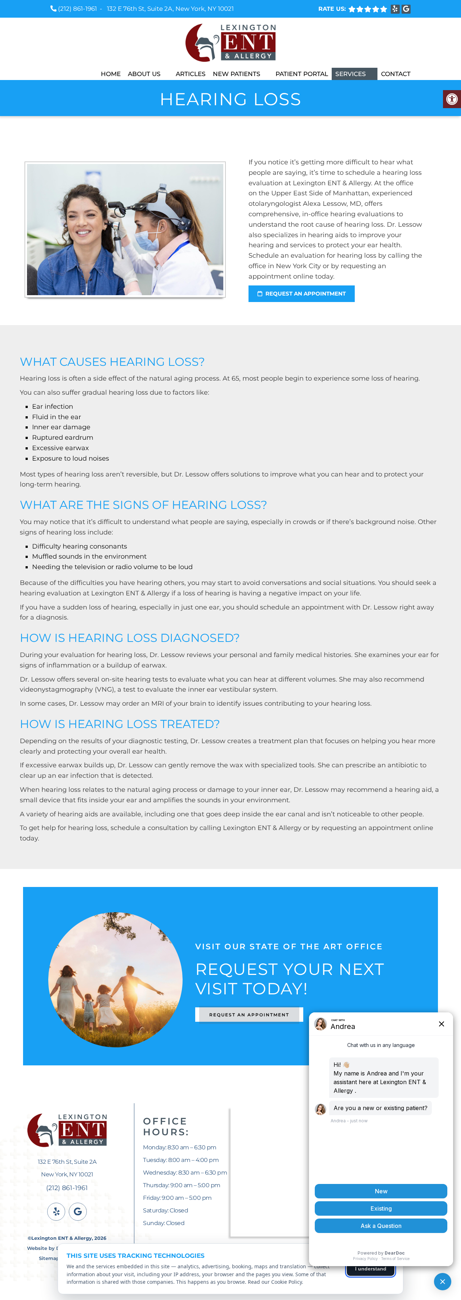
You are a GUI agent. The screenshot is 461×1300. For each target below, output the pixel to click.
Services (350, 73)
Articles (191, 73)
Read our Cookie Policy (275, 1281)
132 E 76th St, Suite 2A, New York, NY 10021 (170, 8)
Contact (396, 73)
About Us (144, 73)
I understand (370, 1269)
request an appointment (305, 293)
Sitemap (49, 1258)
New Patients (236, 73)
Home (111, 73)
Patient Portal (302, 73)
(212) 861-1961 (77, 8)
